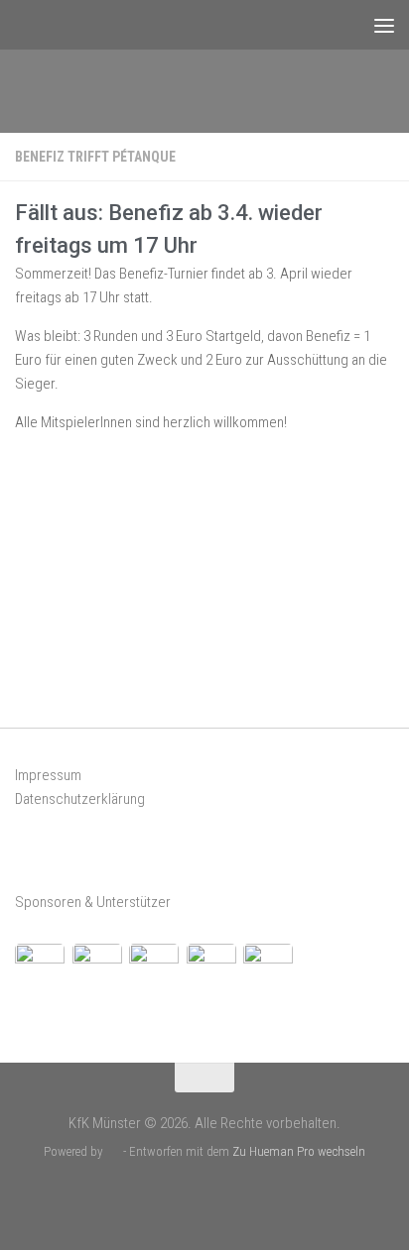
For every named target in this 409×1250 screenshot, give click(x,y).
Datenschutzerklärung (80, 799)
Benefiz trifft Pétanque (95, 157)
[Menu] (384, 25)
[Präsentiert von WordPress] (112, 1151)
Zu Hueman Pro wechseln (298, 1151)
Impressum (48, 775)
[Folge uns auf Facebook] (188, 1195)
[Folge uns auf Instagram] (220, 1195)
